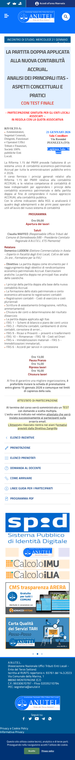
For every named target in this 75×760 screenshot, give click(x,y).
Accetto (31, 751)
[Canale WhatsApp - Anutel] (50, 718)
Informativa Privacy (12, 732)
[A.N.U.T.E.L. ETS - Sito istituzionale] (36, 16)
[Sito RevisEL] (14, 3)
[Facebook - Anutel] (23, 718)
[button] (33, 654)
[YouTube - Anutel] (37, 718)
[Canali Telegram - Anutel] (43, 718)
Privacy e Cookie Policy (14, 728)
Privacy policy (48, 751)
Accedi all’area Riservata (52, 3)
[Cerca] (66, 17)
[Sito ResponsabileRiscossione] (20, 3)
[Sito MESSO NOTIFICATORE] (8, 3)
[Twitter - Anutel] (30, 718)
